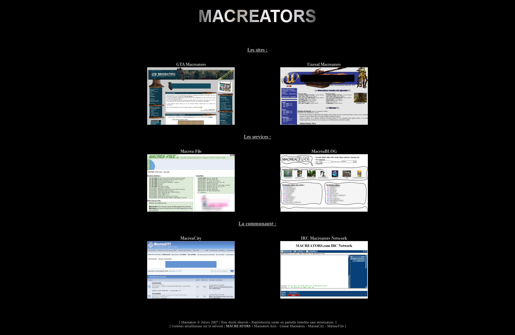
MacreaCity (316, 326)
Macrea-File (335, 326)
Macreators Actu (265, 326)
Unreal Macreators (292, 326)
